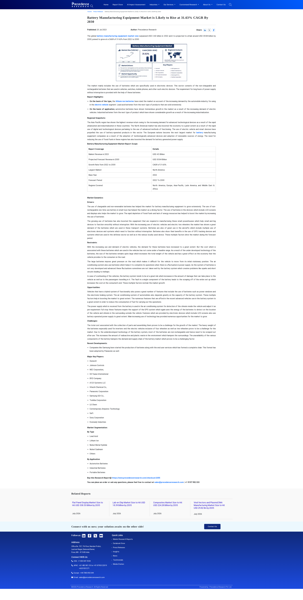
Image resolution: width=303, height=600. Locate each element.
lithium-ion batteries (125, 101)
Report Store (118, 5)
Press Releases (119, 547)
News (115, 556)
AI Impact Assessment (136, 5)
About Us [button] (207, 5)
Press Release (98, 11)
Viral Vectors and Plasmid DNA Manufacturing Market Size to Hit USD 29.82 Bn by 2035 (209, 505)
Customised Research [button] (188, 5)
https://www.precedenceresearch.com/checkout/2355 (136, 478)
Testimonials (118, 560)
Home (106, 5)
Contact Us (221, 5)
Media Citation (118, 564)
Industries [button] (154, 5)
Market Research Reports (123, 539)
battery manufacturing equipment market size (118, 36)
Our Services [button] (169, 5)
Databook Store (119, 543)
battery (199, 132)
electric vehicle (101, 105)
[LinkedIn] (205, 30)
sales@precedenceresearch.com (169, 482)
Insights (116, 552)
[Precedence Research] (80, 5)
